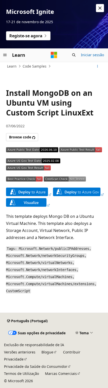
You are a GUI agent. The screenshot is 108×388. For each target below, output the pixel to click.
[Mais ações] (97, 66)
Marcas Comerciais (61, 373)
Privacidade (14, 359)
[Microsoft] (54, 55)
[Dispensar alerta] (100, 8)
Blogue (47, 352)
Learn (12, 66)
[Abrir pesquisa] (74, 54)
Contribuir (71, 352)
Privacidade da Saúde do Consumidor (35, 366)
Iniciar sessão (92, 54)
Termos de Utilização (21, 373)
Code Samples (34, 66)
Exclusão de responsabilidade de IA (34, 344)
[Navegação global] (5, 54)
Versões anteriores (19, 352)
